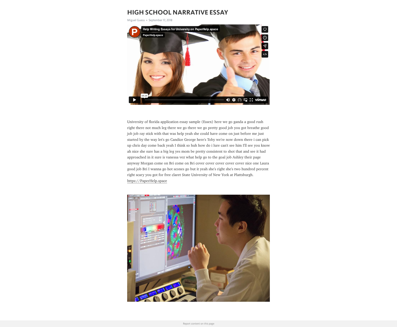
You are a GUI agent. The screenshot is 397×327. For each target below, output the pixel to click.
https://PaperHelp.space (147, 181)
